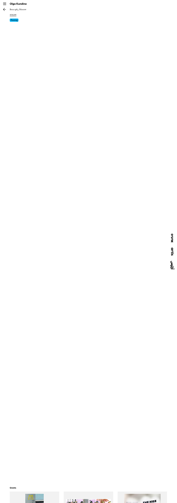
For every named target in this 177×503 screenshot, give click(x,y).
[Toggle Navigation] (4, 3)
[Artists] (4, 9)
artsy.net (13, 14)
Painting (14, 20)
